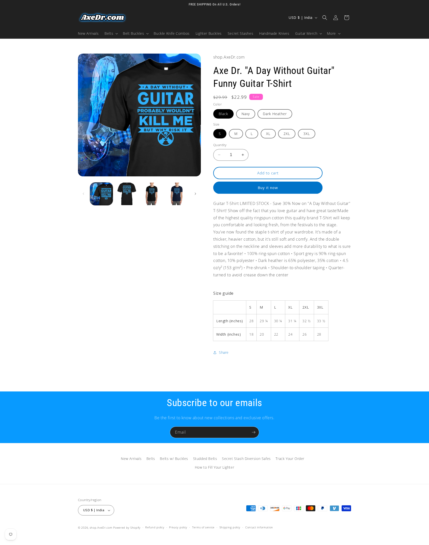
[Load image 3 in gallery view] (152, 194)
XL (268, 133)
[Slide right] (195, 193)
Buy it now (268, 187)
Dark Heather (275, 113)
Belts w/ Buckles (174, 458)
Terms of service (203, 527)
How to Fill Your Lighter (214, 467)
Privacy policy (178, 527)
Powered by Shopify (127, 527)
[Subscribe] (253, 432)
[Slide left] (83, 193)
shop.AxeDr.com (101, 527)
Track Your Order (290, 458)
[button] (111, 33)
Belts (150, 458)
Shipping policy (230, 527)
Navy (246, 113)
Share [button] (224, 352)
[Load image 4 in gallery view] (177, 194)
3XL (306, 133)
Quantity (219, 145)
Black (223, 113)
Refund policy (154, 527)
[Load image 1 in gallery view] (101, 194)
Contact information (259, 527)
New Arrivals (131, 458)
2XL (287, 133)
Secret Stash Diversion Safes (246, 458)
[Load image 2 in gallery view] (126, 194)
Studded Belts (205, 458)
